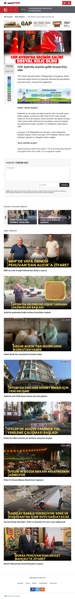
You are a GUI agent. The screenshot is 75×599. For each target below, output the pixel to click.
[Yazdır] (9, 95)
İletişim (34, 583)
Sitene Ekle (53, 583)
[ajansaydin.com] (12, 3)
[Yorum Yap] (9, 99)
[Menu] (64, 3)
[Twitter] (9, 81)
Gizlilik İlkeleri (43, 583)
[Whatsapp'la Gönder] (9, 88)
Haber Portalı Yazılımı (13, 596)
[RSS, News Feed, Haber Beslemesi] (42, 589)
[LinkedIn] (9, 85)
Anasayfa (9, 17)
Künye (28, 583)
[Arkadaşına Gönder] (9, 92)
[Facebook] (9, 78)
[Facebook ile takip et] (32, 589)
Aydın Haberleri (20, 17)
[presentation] (10, 9)
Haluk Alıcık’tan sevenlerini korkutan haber (41, 9)
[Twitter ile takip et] (37, 589)
